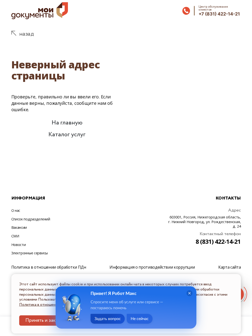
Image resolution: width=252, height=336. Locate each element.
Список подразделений (30, 219)
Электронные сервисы (29, 253)
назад (26, 34)
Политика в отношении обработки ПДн (48, 267)
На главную (66, 123)
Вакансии (19, 227)
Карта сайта (229, 267)
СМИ (15, 236)
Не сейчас (140, 319)
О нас (15, 210)
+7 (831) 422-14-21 (219, 13)
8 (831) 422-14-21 (218, 241)
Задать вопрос (107, 319)
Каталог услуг (67, 134)
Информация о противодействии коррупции (152, 267)
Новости (18, 244)
